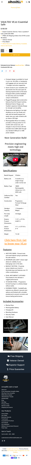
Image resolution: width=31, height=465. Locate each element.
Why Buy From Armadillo (8, 393)
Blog (3, 400)
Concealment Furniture (8, 420)
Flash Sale (4, 428)
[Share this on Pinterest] (10, 71)
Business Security (6, 417)
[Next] (27, 11)
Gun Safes (4, 415)
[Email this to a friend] (13, 71)
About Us (4, 389)
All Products (5, 422)
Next (18, 7)
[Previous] (3, 11)
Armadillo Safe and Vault (12, 448)
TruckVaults (5, 419)
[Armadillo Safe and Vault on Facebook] (2, 441)
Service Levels (5, 405)
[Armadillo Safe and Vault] (15, 2)
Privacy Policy (5, 404)
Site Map (4, 402)
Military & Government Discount (10, 426)
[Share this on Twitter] (2, 71)
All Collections (5, 424)
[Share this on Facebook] (6, 71)
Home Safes (5, 413)
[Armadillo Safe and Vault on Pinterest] (4, 441)
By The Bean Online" (13, 450)
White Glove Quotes (7, 395)
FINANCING (5, 398)
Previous (13, 7)
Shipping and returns (7, 407)
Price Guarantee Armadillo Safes (10, 391)
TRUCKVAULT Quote (7, 396)
